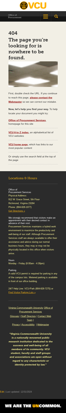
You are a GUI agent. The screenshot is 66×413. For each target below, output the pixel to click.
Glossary (14, 316)
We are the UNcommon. (33, 406)
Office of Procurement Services (27, 120)
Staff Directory (28, 316)
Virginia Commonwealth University (25, 308)
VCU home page (18, 144)
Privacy (16, 324)
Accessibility (28, 324)
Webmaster (43, 324)
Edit (2, 391)
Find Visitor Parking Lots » (22, 292)
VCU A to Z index (18, 132)
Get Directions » (16, 211)
